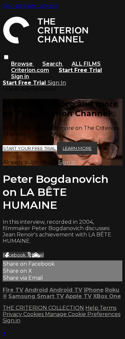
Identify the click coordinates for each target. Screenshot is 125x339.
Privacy (13, 314)
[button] (6, 57)
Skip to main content (30, 6)
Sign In (57, 83)
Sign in (20, 76)
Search (52, 64)
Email (38, 254)
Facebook (15, 254)
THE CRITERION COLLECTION (43, 308)
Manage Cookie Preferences (82, 314)
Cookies (34, 314)
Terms (108, 308)
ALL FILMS (86, 64)
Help (92, 308)
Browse (22, 64)
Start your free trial (30, 148)
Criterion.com (30, 70)
